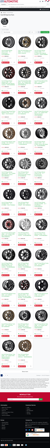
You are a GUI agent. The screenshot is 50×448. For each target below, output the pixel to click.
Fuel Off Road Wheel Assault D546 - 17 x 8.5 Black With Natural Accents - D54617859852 (41, 52)
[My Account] (40, 1)
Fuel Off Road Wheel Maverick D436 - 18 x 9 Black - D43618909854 (40, 234)
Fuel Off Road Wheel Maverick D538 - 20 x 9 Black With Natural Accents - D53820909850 (8, 265)
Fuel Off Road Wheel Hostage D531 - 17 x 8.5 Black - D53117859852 (8, 204)
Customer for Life (45, 9)
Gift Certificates (5, 424)
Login (28, 407)
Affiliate (3, 425)
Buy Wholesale (30, 410)
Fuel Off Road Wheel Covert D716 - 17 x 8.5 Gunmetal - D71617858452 (39, 174)
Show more (25, 371)
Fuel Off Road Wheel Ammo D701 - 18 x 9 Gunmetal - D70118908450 (7, 52)
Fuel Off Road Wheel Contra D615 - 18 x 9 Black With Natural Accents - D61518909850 (8, 174)
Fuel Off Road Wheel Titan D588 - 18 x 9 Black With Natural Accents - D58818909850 (41, 326)
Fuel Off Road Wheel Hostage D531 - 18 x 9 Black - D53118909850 (24, 204)
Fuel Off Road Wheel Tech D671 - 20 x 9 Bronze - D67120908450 (8, 325)
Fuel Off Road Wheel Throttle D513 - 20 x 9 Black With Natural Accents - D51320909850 (24, 326)
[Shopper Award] (39, 430)
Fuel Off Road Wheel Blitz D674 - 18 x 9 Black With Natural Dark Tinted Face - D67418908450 (25, 82)
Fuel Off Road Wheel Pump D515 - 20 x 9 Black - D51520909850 (8, 295)
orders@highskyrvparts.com (33, 427)
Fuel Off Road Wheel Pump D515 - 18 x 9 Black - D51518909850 (41, 264)
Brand (4, 12)
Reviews (3, 428)
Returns (28, 412)
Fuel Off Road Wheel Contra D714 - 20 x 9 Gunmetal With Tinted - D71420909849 (24, 174)
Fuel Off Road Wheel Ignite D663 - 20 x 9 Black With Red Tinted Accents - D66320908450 (8, 234)
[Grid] (39, 32)
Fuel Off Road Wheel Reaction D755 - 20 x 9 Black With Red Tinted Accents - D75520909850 (24, 295)
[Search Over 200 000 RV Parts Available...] (48, 4)
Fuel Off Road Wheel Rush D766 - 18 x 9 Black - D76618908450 (41, 295)
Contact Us (29, 425)
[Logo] (9, 1)
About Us (4, 410)
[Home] (1, 12)
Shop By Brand (5, 422)
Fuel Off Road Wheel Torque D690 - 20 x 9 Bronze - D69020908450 (25, 356)
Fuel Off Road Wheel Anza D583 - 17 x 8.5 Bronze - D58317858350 (25, 52)
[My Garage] (43, 1)
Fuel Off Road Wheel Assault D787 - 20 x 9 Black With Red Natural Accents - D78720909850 (8, 82)
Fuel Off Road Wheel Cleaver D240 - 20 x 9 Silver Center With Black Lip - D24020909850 (41, 143)
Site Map (29, 413)
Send (41, 399)
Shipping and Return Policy (7, 412)
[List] (36, 32)
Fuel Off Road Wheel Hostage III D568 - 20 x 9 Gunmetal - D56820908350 (40, 204)
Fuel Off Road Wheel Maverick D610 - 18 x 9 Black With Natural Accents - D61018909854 (24, 265)
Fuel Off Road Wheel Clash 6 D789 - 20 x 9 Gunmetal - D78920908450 (25, 143)
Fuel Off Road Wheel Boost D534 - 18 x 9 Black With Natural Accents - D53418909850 (41, 113)
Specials (3, 427)
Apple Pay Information (6, 407)
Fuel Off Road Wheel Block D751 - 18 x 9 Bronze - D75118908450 (25, 113)
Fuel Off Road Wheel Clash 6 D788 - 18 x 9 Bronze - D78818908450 (8, 143)
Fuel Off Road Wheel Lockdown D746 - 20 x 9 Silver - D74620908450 (24, 234)
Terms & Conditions (6, 415)
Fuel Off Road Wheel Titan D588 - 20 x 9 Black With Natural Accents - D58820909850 (8, 356)
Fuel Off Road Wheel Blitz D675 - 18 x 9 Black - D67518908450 (41, 82)
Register (28, 409)
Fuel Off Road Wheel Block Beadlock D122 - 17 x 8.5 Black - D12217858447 (8, 113)
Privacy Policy (5, 409)
